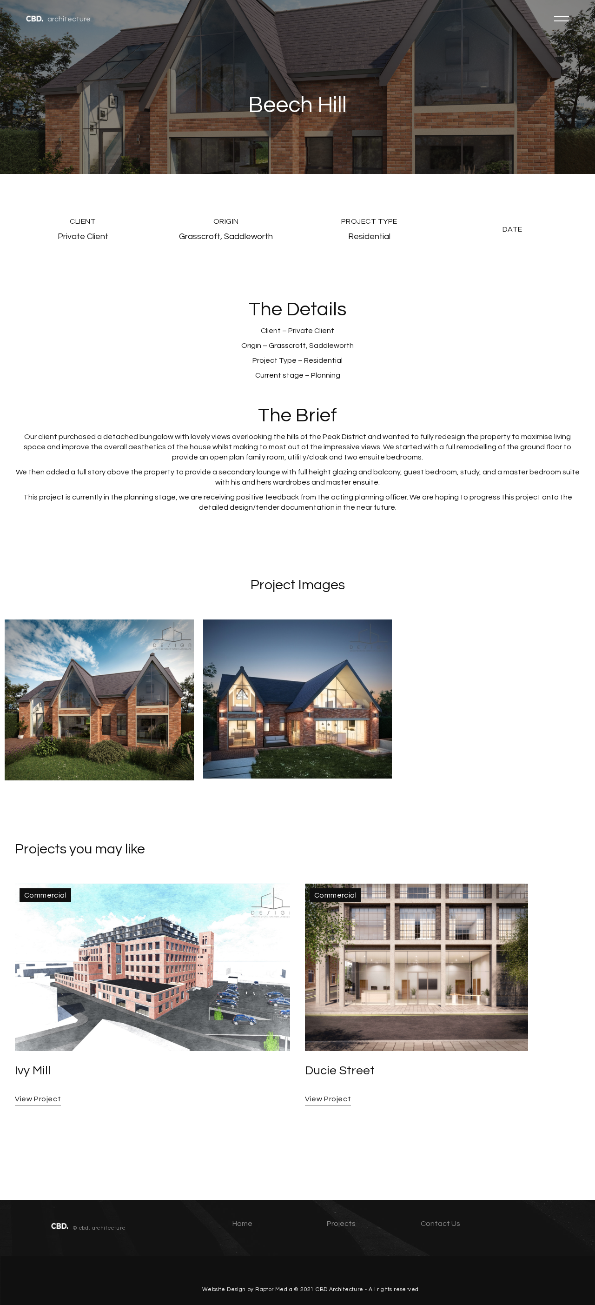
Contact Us (440, 1223)
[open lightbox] (99, 699)
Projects (341, 1223)
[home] (34, 18)
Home (242, 1223)
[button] (561, 18)
